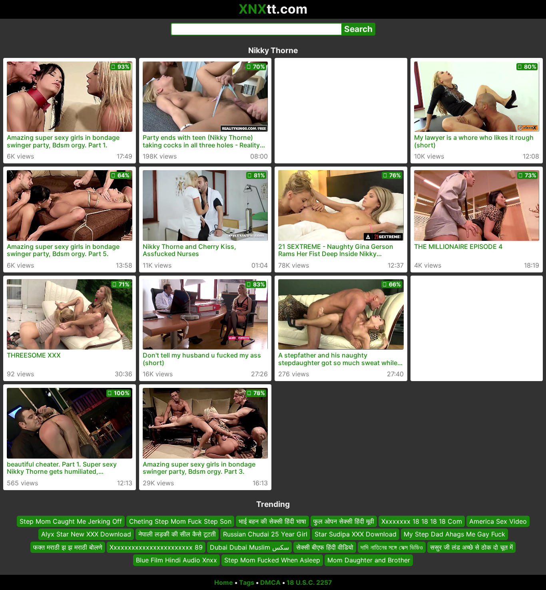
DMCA (270, 582)
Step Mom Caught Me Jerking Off (71, 521)
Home (223, 582)
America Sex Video (498, 521)
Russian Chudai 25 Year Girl (265, 534)
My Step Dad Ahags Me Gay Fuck (454, 534)
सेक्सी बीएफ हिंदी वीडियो (324, 547)
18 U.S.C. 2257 (309, 582)
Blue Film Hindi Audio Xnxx (176, 560)
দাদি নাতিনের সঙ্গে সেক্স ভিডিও (392, 547)
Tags (246, 582)
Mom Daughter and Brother (368, 560)
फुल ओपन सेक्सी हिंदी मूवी (343, 521)
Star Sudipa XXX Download (356, 534)
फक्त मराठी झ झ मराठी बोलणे (67, 547)
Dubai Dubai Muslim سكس (249, 547)
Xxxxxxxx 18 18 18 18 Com (421, 521)
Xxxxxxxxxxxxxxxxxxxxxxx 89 (156, 547)
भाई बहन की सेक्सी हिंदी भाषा (272, 521)
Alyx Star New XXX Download (86, 534)
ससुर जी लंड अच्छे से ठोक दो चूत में (471, 547)
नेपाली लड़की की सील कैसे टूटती (177, 534)
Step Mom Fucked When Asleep (272, 560)
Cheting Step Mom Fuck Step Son (180, 521)
